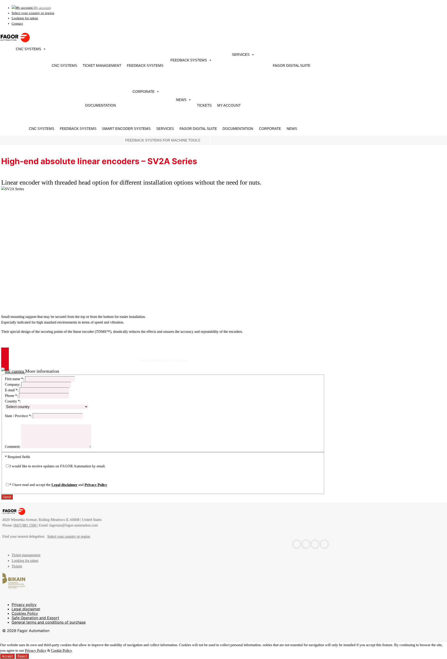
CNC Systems (28, 49)
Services (241, 55)
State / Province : (18, 416)
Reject (22, 656)
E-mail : (11, 390)
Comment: (12, 447)
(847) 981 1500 (25, 525)
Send (7, 497)
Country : (13, 401)
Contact (17, 23)
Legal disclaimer (64, 485)
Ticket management (102, 66)
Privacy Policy (96, 485)
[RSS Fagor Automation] (324, 544)
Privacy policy (24, 604)
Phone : (11, 396)
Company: (12, 384)
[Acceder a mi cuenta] (13, 371)
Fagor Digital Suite (291, 66)
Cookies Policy (25, 613)
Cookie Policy (61, 650)
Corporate (143, 92)
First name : (14, 379)
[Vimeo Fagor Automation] (315, 544)
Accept (7, 656)
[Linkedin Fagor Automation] (306, 544)
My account (229, 105)
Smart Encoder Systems (126, 129)
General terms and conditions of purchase (49, 622)
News (181, 100)
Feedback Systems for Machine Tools (162, 140)
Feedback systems (145, 66)
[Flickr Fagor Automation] (297, 544)
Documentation (100, 105)
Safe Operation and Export (35, 617)
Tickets (204, 105)
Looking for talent (25, 18)
